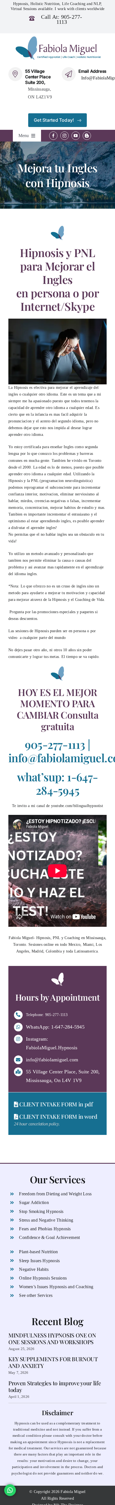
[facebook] (53, 135)
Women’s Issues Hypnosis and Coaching (56, 1286)
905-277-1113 (69, 19)
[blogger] (87, 135)
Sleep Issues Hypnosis (39, 1260)
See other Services (35, 1295)
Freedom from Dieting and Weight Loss (55, 1193)
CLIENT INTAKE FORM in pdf (55, 1104)
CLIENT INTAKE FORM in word (57, 1116)
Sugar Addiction (34, 1202)
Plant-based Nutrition (38, 1251)
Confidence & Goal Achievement (49, 1237)
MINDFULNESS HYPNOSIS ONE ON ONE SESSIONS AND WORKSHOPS (52, 1338)
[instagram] (64, 135)
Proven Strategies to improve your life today (54, 1386)
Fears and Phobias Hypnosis (45, 1228)
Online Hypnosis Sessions (43, 1278)
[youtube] (75, 135)
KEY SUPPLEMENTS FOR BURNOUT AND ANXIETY (53, 1362)
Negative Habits (34, 1269)
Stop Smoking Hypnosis (41, 1211)
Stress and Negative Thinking (46, 1220)
